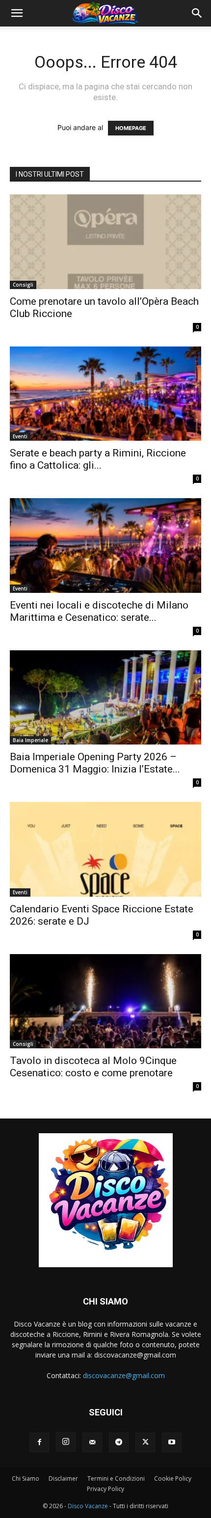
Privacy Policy (105, 1489)
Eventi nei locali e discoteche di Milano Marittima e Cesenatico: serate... (99, 611)
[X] (145, 1442)
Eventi (20, 436)
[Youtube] (172, 1442)
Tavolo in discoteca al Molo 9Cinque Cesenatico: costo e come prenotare (93, 1067)
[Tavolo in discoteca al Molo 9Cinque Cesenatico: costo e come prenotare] (105, 1001)
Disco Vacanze (88, 1506)
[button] (16, 13)
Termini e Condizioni (116, 1478)
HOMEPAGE (130, 128)
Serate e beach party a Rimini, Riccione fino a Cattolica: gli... (98, 459)
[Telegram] (119, 1442)
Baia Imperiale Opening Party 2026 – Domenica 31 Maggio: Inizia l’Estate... (95, 763)
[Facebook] (39, 1442)
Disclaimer (63, 1478)
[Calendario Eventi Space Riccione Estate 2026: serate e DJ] (105, 849)
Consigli (23, 284)
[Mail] (92, 1442)
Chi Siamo (25, 1478)
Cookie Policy (172, 1478)
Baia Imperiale (30, 740)
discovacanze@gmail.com (124, 1375)
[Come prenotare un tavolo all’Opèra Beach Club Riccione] (105, 241)
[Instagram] (66, 1442)
